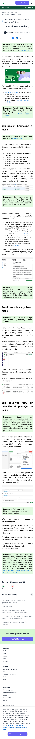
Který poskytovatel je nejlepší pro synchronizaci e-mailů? (13, 602)
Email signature (7, 606)
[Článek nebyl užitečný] (12, 586)
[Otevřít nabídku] (32, 2)
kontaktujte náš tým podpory (14, 572)
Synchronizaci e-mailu (11, 92)
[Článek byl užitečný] (3, 586)
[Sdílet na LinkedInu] (17, 38)
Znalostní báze (5, 12)
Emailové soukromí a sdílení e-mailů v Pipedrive (14, 623)
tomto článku (24, 50)
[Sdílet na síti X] (20, 38)
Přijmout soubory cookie (17, 734)
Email (12, 12)
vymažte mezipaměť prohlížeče (16, 570)
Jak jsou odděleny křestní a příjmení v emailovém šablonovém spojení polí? (14, 611)
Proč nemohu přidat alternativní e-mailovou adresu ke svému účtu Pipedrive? (17, 617)
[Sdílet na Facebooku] (13, 38)
